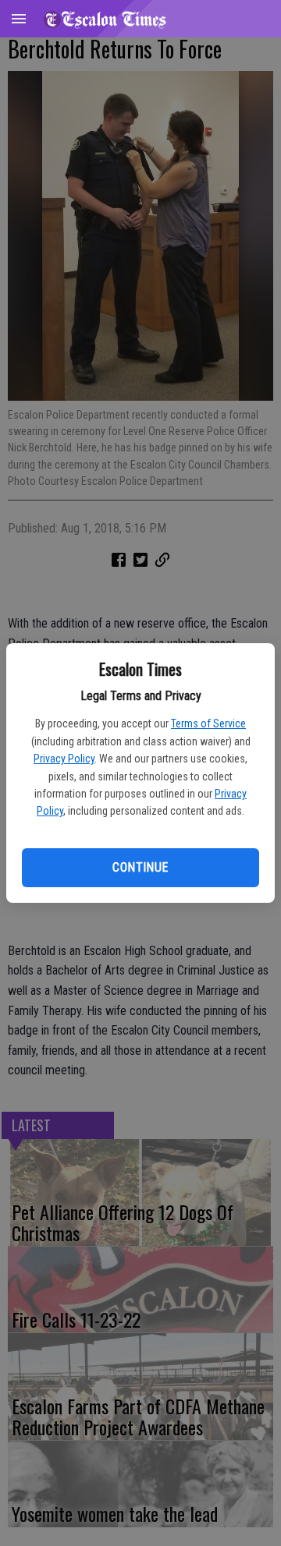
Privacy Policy (64, 758)
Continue (140, 867)
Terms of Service (208, 723)
